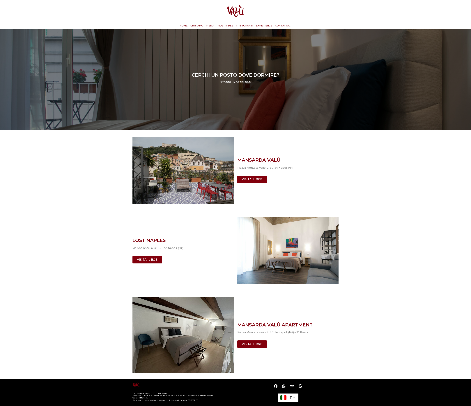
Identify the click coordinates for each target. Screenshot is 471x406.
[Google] (300, 386)
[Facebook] (275, 386)
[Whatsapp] (284, 386)
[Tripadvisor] (292, 386)
